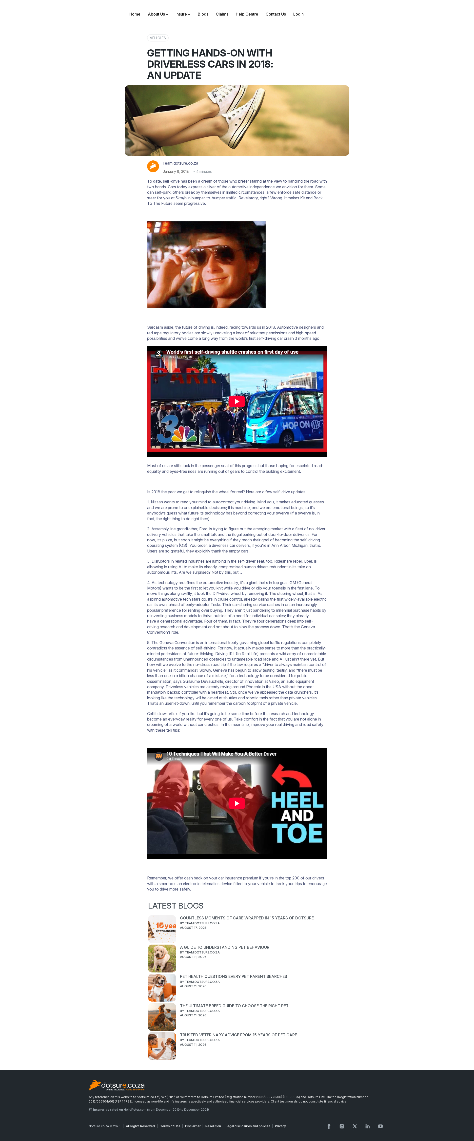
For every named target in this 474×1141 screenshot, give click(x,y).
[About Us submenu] (167, 14)
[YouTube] (380, 1126)
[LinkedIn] (367, 1126)
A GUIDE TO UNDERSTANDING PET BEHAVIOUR (224, 947)
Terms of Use (170, 1126)
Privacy (280, 1126)
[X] (354, 1126)
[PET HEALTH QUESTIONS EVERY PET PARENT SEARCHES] (162, 988)
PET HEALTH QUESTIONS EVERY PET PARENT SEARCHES (233, 976)
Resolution (213, 1126)
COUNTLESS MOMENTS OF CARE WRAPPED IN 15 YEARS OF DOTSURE (247, 917)
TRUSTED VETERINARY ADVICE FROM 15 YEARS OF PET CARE (238, 1034)
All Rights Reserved (141, 1126)
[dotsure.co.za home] (116, 1086)
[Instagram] (342, 1126)
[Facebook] (329, 1126)
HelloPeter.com (135, 1109)
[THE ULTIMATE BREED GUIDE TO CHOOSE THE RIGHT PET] (162, 1017)
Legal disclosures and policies (248, 1126)
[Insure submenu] (189, 14)
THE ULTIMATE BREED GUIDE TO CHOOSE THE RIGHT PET (234, 1005)
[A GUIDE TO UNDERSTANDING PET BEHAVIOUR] (162, 959)
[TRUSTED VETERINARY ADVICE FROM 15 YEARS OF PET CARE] (162, 1046)
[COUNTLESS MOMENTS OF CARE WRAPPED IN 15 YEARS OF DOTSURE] (162, 929)
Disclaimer (193, 1126)
